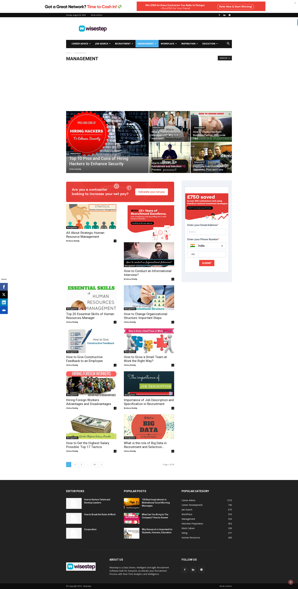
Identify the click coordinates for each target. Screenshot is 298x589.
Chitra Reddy (75, 169)
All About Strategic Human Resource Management (85, 235)
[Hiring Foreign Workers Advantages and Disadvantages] (91, 383)
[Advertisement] (175, 29)
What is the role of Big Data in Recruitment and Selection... (145, 445)
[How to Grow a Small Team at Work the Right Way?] (149, 340)
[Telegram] (229, 15)
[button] (228, 43)
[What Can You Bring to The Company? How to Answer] (131, 518)
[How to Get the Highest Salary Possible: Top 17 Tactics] (91, 426)
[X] (4, 294)
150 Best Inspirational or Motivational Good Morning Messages (156, 502)
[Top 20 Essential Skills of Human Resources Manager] (91, 297)
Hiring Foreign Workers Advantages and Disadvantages (88, 402)
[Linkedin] (224, 15)
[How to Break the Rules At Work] (74, 518)
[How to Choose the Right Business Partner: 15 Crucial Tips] (211, 126)
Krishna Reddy (72, 241)
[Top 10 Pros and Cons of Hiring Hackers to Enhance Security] (107, 133)
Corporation (90, 529)
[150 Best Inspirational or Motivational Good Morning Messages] (131, 503)
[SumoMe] (4, 310)
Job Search (101, 43)
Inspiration (188, 43)
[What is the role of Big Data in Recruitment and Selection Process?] (149, 426)
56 (94, 464)
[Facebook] (219, 15)
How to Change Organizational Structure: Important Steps (145, 316)
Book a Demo (96, 15)
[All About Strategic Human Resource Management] (91, 216)
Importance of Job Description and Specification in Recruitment (149, 402)
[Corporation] (74, 533)
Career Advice (80, 43)
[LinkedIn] (4, 302)
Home (69, 53)
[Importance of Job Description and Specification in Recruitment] (149, 383)
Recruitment (123, 43)
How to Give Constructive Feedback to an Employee (84, 359)
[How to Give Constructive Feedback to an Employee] (91, 340)
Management (146, 43)
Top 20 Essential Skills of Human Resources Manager (90, 316)
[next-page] (101, 464)
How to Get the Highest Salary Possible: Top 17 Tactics (87, 445)
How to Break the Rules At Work (99, 514)
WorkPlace (167, 43)
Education (208, 43)
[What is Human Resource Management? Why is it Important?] (169, 126)
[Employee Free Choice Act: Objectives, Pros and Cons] (211, 157)
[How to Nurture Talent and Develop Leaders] (74, 503)
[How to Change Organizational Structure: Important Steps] (149, 297)
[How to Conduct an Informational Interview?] (149, 254)
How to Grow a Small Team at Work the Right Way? (145, 359)
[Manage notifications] (290, 582)
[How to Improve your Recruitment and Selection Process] (169, 157)
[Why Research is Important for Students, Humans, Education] (131, 533)
